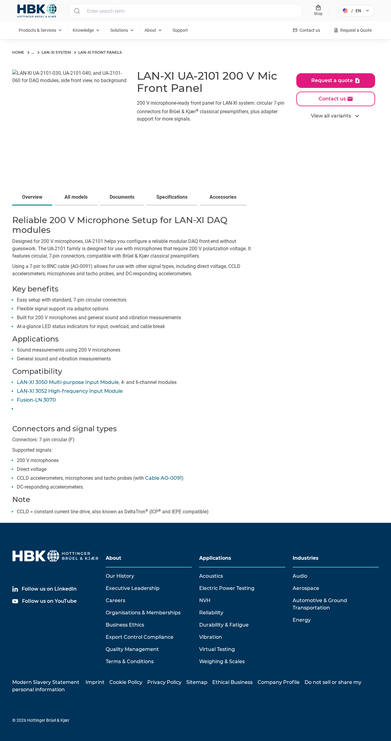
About (113, 558)
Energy (302, 620)
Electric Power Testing (226, 588)
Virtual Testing (217, 649)
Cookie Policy (125, 682)
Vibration (210, 637)
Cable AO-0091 (163, 478)
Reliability (211, 613)
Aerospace (306, 588)
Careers (115, 600)
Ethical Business (232, 682)
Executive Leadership (132, 588)
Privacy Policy (164, 682)
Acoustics (211, 576)
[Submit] (77, 11)
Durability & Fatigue (224, 625)
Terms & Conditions (130, 661)
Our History (120, 576)
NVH (204, 600)
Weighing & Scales (222, 661)
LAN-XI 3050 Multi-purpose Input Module (68, 382)
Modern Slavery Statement (45, 682)
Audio (300, 576)
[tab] (33, 198)
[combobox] (185, 11)
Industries (306, 558)
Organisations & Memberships (143, 613)
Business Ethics (125, 625)
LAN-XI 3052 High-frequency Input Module (70, 391)
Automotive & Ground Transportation (320, 604)
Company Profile (279, 682)
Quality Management (132, 649)
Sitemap (196, 682)
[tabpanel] (195, 367)
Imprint (95, 682)
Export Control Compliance (140, 637)
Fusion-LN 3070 (36, 400)
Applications (215, 558)
